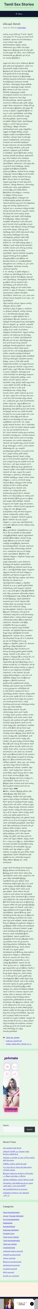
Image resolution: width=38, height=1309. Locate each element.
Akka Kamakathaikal (11, 1212)
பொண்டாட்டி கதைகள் (11, 1276)
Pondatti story (8, 1234)
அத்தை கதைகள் (9, 1258)
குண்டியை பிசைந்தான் (14, 1041)
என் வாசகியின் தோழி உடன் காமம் (15, 1189)
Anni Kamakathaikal (11, 1219)
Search (6, 1125)
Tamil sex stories (12, 1038)
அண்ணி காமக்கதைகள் (11, 1255)
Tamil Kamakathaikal (11, 1241)
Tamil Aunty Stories (11, 1237)
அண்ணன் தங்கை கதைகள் (13, 1251)
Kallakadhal (7, 1223)
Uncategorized (9, 1248)
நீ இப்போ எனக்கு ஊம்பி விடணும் (15, 1164)
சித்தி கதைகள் (8, 1272)
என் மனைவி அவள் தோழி (12, 1148)
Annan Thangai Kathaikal (13, 1216)
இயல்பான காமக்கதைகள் (12, 1262)
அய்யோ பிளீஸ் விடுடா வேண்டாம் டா (19, 1044)
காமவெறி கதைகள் (10, 1269)
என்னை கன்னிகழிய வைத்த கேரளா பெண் (18, 1180)
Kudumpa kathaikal (11, 1230)
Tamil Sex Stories (19, 4)
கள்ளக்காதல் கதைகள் (11, 1265)
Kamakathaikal (9, 1227)
